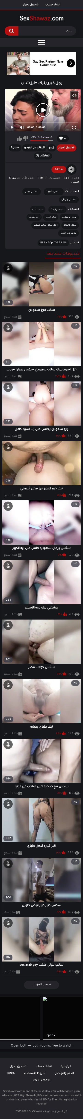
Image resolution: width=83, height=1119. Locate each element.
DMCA (11, 1073)
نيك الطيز (50, 217)
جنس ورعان (57, 209)
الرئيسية (66, 1066)
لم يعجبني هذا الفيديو (25, 138)
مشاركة (15, 147)
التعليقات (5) (43, 155)
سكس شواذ (53, 191)
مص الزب (37, 209)
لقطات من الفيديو (34, 147)
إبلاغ (51, 147)
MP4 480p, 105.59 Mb (53, 243)
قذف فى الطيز (68, 233)
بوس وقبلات (69, 217)
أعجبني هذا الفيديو (19, 138)
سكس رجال (32, 191)
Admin (59, 169)
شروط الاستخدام (34, 1073)
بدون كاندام (70, 225)
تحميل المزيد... (41, 984)
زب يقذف (34, 217)
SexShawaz (35, 1111)
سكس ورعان (69, 199)
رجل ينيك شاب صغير (46, 225)
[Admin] (71, 169)
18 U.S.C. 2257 (41, 1080)
